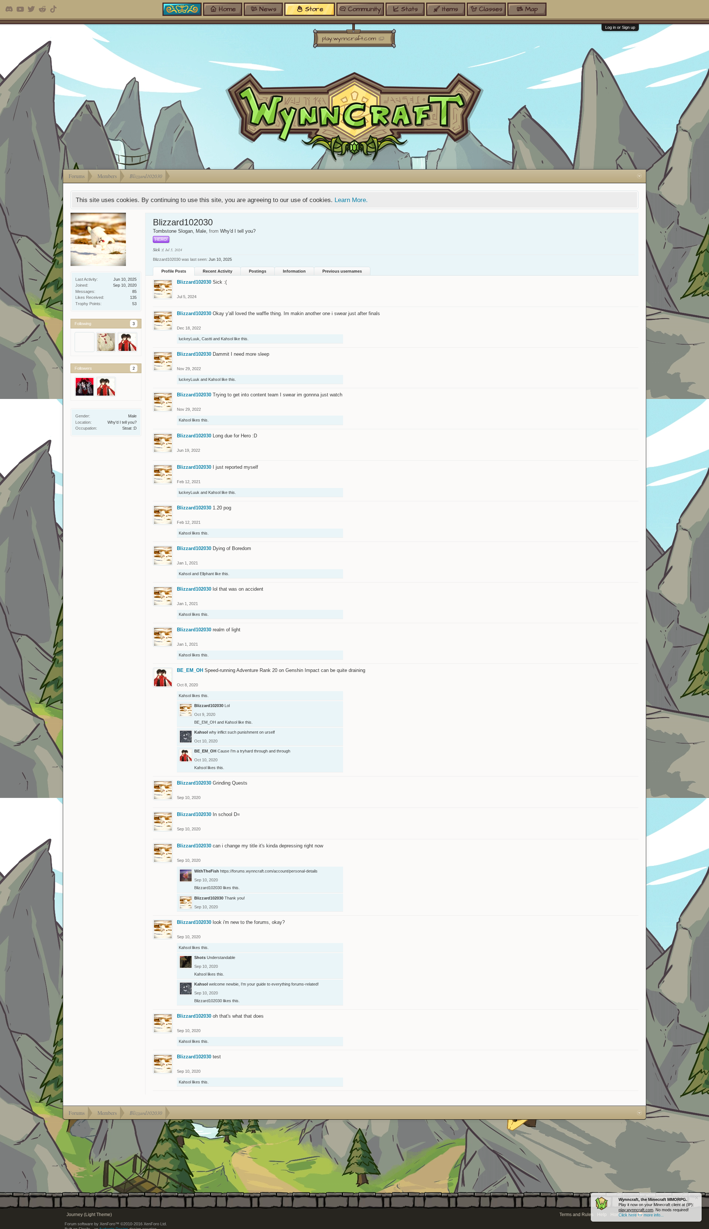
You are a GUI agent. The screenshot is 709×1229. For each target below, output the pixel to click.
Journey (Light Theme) (89, 1214)
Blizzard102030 (194, 282)
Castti (207, 339)
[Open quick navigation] (639, 176)
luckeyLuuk (189, 339)
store (314, 9)
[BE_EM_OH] (127, 342)
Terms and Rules (576, 1214)
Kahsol (227, 339)
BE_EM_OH (190, 670)
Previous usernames (342, 271)
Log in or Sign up (620, 27)
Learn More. (351, 200)
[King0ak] (85, 342)
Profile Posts (173, 271)
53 (134, 303)
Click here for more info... (641, 1215)
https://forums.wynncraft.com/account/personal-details (269, 871)
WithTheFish (206, 871)
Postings (257, 271)
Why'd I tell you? (122, 422)
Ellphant (207, 573)
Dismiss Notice (696, 1198)
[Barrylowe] (106, 342)
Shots (200, 957)
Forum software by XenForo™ (116, 1224)
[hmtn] (85, 387)
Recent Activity (217, 271)
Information (294, 271)
